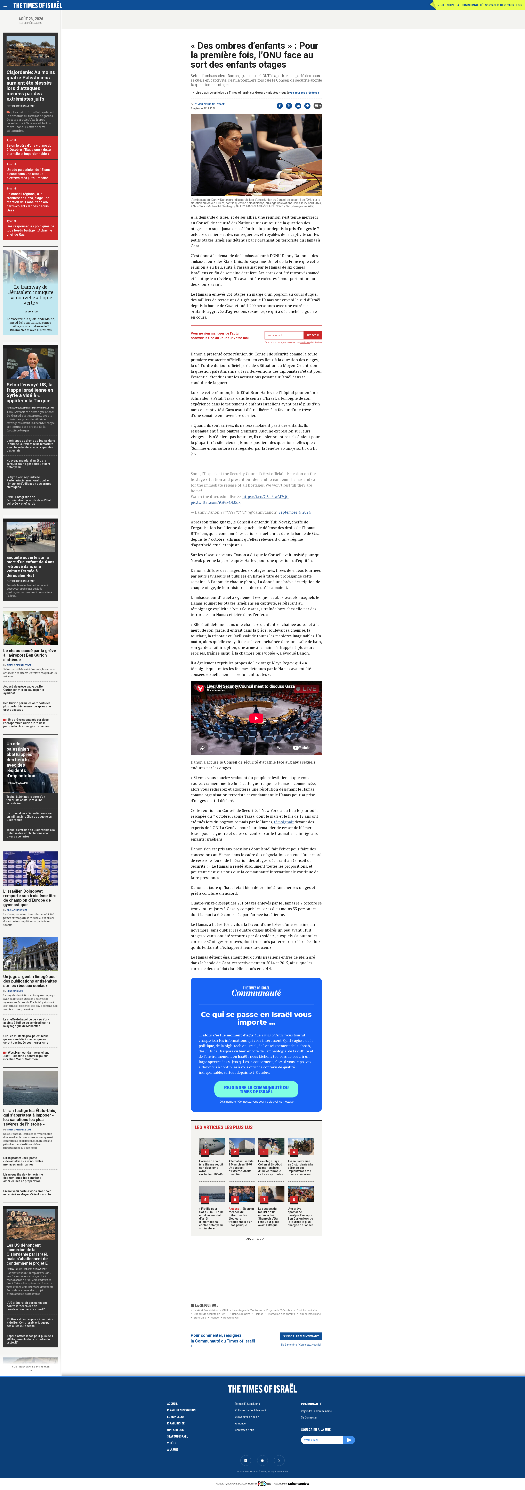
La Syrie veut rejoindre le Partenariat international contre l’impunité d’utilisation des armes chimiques (29, 482)
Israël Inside (176, 1423)
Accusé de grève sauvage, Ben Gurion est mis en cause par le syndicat (23, 690)
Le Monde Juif (176, 1417)
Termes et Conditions (247, 1403)
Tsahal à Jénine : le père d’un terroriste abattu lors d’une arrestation (26, 800)
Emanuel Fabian (19, 408)
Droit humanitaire (307, 1310)
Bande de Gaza (241, 1313)
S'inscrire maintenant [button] (301, 1336)
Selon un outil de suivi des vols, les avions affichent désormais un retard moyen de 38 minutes (30, 672)
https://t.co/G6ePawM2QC (265, 496)
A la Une (172, 1449)
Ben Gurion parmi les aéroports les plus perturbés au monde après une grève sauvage (27, 706)
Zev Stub (32, 312)
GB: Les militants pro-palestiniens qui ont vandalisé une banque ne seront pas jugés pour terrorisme (26, 1039)
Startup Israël (177, 1436)
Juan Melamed (15, 991)
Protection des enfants (281, 1313)
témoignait (284, 821)
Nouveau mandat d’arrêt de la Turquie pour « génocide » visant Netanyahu (28, 464)
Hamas (259, 1313)
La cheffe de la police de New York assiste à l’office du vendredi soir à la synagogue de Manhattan (26, 1023)
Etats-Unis (200, 1317)
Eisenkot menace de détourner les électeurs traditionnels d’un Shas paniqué (241, 1217)
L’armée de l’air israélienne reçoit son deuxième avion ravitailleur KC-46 (211, 1168)
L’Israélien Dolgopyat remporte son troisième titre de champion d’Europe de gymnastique (29, 898)
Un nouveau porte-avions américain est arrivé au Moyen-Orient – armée (27, 1192)
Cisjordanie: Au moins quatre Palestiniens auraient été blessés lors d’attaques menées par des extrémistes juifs (31, 85)
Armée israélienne (310, 1313)
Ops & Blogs (175, 1430)
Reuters (15, 1269)
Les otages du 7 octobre (247, 1310)
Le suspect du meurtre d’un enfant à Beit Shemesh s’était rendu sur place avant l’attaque (268, 1217)
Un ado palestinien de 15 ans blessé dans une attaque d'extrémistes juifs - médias (28, 174)
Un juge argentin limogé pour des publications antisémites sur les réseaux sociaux (30, 981)
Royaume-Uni (231, 1317)
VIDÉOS (171, 1443)
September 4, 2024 (294, 512)
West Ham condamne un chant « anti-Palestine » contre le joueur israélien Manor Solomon (26, 1056)
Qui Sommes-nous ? (247, 1417)
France (215, 1317)
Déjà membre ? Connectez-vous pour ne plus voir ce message (256, 1101)
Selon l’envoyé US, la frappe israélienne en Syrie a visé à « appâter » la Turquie (30, 393)
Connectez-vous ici (310, 1344)
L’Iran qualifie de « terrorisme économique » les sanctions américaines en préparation (23, 1178)
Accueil (172, 1403)
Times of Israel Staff (210, 104)
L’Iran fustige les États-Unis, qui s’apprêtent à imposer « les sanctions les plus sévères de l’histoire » (29, 1117)
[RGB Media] (265, 1483)
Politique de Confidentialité (250, 1410)
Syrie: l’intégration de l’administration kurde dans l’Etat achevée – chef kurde (29, 500)
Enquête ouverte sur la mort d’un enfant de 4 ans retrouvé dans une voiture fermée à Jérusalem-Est (31, 566)
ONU (225, 1310)
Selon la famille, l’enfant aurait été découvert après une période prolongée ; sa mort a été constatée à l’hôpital (29, 590)
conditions (305, 342)
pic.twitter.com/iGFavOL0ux (216, 502)
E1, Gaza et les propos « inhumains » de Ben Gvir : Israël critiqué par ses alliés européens (30, 1323)
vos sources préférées (304, 92)
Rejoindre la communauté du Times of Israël (256, 1089)
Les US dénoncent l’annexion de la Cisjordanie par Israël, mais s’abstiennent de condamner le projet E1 (28, 1254)
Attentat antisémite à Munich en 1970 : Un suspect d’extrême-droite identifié (241, 1168)
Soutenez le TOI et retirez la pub (503, 5)
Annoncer (241, 1423)
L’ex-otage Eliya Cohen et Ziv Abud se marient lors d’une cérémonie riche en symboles (270, 1168)
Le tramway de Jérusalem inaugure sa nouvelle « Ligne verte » (30, 295)
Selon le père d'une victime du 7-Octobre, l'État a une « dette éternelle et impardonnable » (29, 150)
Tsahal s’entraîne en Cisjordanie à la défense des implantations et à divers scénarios (300, 1168)
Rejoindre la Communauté (460, 5)
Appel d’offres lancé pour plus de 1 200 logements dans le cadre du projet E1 (30, 1339)
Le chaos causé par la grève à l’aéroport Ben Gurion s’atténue (29, 655)
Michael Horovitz (17, 910)
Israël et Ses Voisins (206, 1310)
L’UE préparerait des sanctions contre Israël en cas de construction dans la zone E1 (27, 1306)
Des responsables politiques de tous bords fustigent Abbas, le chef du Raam (30, 230)
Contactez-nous (244, 1430)
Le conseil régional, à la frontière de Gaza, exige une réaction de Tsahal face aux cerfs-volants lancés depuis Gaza (28, 202)
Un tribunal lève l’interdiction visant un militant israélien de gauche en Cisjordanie (30, 817)
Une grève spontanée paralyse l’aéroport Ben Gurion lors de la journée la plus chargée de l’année (300, 1217)
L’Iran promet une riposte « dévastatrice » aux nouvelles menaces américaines (23, 1161)
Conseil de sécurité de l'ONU (210, 1313)
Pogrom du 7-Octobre (279, 1310)
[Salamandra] (298, 1483)
